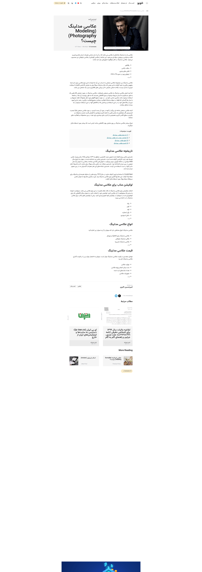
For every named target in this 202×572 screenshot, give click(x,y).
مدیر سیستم (127, 342)
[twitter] (81, 3)
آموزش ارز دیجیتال (101, 316)
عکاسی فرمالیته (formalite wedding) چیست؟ (113, 358)
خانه (147, 11)
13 (92, 47)
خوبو (140, 3)
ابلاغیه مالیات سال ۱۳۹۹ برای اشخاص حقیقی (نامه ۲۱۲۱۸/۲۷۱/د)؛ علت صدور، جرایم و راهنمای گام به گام (117, 334)
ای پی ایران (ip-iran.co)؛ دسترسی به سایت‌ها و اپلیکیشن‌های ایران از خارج (85, 334)
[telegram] (76, 3)
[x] (119, 295)
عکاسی (79, 286)
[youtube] (78, 3)
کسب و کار (73, 286)
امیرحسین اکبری (92, 19)
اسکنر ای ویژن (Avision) (88, 358)
